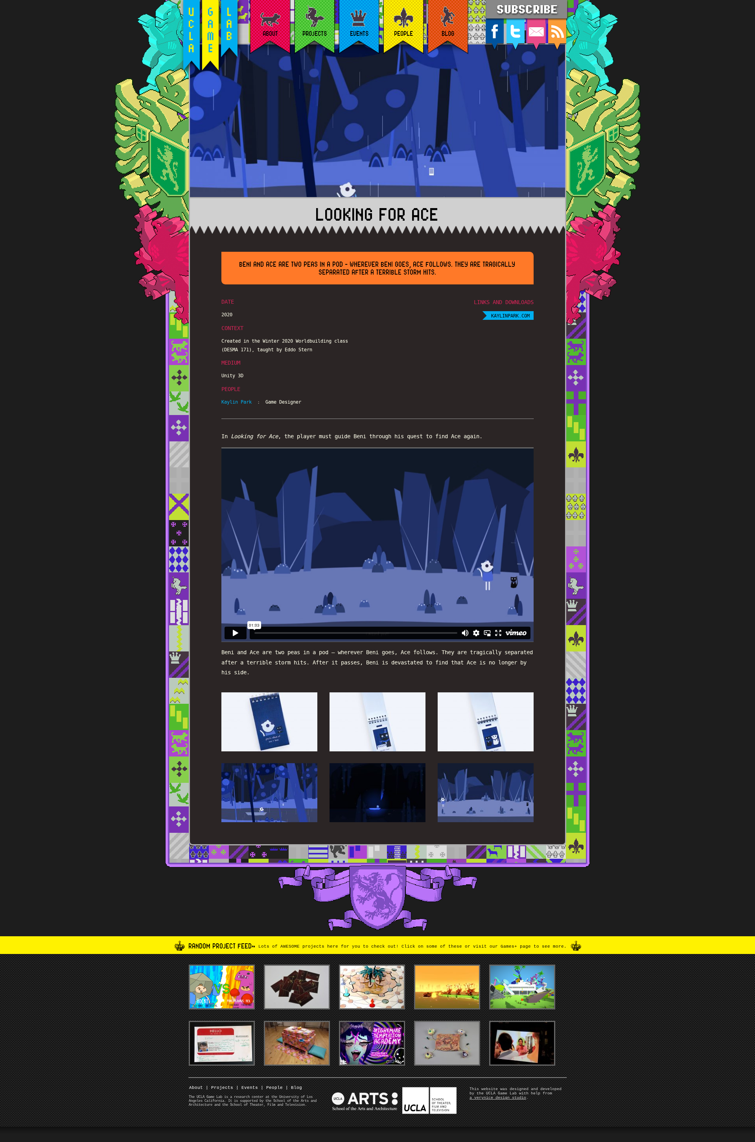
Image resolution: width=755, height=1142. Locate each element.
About (196, 1087)
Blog (293, 1087)
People (272, 1087)
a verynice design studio (498, 1098)
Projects (219, 1087)
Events (247, 1087)
